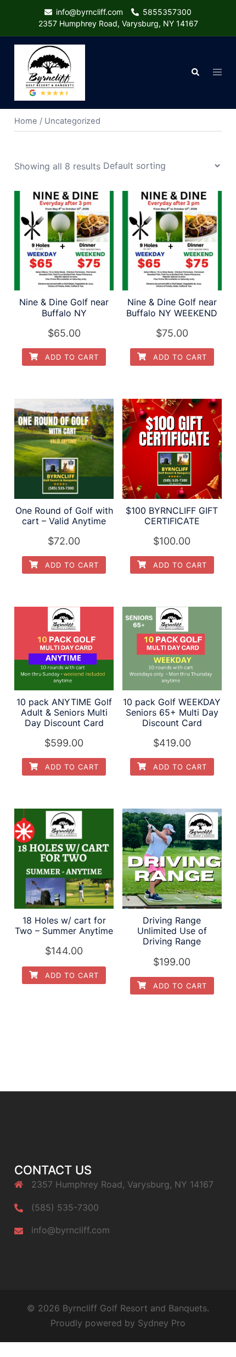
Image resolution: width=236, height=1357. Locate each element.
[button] (194, 72)
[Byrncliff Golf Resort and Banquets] (50, 72)
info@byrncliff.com (70, 1229)
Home (25, 121)
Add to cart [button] (70, 357)
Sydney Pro (162, 1322)
